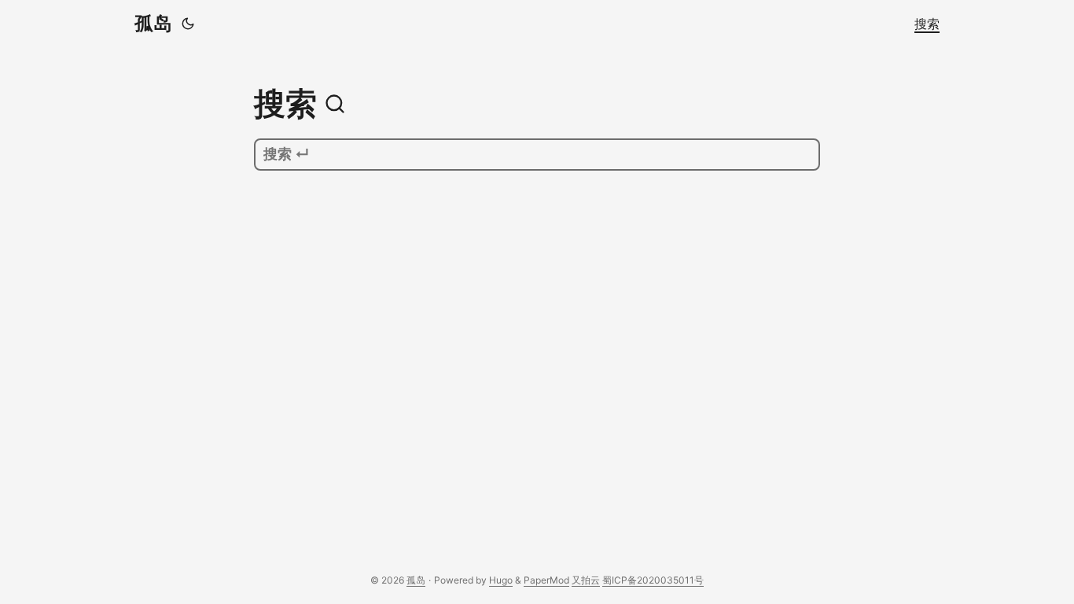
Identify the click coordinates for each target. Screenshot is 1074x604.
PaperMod (546, 580)
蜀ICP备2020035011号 (653, 580)
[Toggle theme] (187, 23)
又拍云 (586, 580)
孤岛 (153, 23)
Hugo (501, 580)
